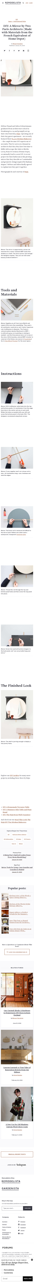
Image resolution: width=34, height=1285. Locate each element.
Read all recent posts (17, 1154)
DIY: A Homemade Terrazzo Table (16, 807)
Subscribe (28, 1279)
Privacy (4, 1229)
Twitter (22, 1230)
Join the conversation (18, 952)
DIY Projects (27, 839)
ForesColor (27, 339)
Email (21, 1233)
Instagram (23, 1224)
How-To (14, 843)
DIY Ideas (18, 839)
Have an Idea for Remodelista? (6, 1237)
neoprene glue (21, 534)
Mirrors (21, 843)
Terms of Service (6, 1227)
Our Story (4, 1221)
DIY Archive (14, 775)
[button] (23, 2)
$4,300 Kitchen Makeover (22, 139)
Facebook (23, 1227)
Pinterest (22, 1221)
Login (31, 2)
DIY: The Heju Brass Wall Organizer (16, 815)
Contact (4, 1224)
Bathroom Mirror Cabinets (19, 834)
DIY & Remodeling (8, 839)
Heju (18, 134)
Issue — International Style (17, 21)
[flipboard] (5, 51)
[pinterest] (14, 51)
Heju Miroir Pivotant (11, 341)
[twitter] (19, 51)
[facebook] (9, 51)
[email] (23, 51)
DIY (17, 19)
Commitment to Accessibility (6, 1233)
